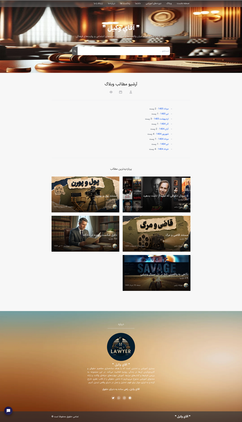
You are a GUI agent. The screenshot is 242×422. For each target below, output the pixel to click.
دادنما (138, 3)
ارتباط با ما (98, 3)
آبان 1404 (164, 129)
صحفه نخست (183, 3)
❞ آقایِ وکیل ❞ (121, 28)
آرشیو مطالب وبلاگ (121, 84)
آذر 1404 (164, 124)
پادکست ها (125, 3)
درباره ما (111, 3)
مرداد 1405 (163, 109)
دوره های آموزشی (153, 3)
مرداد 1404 (163, 139)
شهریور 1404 (162, 134)
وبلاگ (169, 3)
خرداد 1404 (163, 149)
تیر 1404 (164, 144)
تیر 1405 (164, 114)
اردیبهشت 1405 (161, 119)
